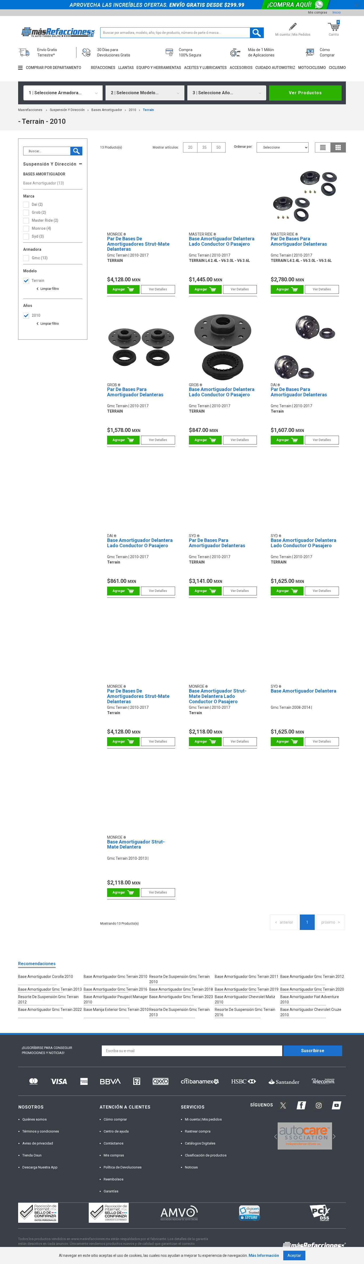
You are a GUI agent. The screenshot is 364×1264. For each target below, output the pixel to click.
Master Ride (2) (45, 220)
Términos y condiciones (40, 1131)
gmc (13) (40, 258)
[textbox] (182, 32)
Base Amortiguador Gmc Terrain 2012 (312, 976)
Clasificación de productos (206, 1155)
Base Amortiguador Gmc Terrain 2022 (50, 1009)
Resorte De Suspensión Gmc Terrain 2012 (48, 999)
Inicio (337, 12)
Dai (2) (37, 204)
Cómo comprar (115, 1119)
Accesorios (241, 67)
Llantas (126, 67)
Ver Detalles (158, 289)
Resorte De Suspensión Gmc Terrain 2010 (179, 979)
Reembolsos (113, 1179)
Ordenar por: (243, 147)
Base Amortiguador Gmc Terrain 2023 (181, 997)
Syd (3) (38, 236)
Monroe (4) (41, 228)
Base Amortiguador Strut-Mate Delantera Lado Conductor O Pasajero (217, 696)
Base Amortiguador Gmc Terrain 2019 (246, 989)
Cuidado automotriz (275, 67)
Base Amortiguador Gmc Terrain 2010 (115, 976)
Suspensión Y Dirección (67, 110)
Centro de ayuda (116, 1131)
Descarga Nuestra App (40, 1167)
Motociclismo (312, 67)
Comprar (123, 289)
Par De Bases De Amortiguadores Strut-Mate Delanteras (138, 244)
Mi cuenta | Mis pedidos (203, 1119)
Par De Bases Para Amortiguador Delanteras (299, 241)
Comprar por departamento (53, 67)
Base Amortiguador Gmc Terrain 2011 (246, 976)
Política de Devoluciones (122, 1167)
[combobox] (62, 92)
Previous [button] (273, 1136)
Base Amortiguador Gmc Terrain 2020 (312, 989)
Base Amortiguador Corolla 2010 (45, 976)
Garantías (111, 1191)
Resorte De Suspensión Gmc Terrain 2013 (179, 1012)
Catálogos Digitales (200, 1143)
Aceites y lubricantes (205, 67)
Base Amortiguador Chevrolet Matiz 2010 (245, 999)
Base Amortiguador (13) (43, 183)
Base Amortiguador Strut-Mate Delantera (136, 844)
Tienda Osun (32, 1155)
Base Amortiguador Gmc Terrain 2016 (115, 989)
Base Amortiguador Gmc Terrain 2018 (181, 989)
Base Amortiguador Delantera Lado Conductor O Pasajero (221, 241)
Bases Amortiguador (106, 110)
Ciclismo (337, 67)
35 (204, 147)
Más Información (264, 1255)
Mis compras (317, 12)
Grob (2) (39, 212)
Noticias (191, 1167)
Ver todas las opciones (47, 288)
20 (190, 147)
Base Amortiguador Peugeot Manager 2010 (116, 999)
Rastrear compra (198, 1131)
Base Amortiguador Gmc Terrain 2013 (50, 989)
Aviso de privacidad (37, 1143)
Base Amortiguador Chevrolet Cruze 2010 (310, 1012)
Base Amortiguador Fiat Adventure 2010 (309, 999)
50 (218, 147)
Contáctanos (113, 1143)
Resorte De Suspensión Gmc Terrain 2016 (245, 1012)
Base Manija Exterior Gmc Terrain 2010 (116, 1009)
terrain (148, 110)
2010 (132, 110)
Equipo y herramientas (158, 67)
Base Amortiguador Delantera (303, 691)
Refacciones (103, 67)
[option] (304, 1136)
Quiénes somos (34, 1119)
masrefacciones (30, 110)
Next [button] (333, 1136)
